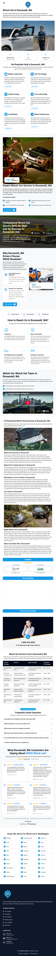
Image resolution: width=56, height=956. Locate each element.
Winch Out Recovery (42, 114)
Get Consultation (8, 304)
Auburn (8, 872)
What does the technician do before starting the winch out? (20, 733)
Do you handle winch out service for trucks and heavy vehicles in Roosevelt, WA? (26, 738)
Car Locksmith (8, 922)
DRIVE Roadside (25, 950)
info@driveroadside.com (12, 939)
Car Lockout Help (41, 94)
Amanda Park (9, 868)
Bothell (25, 872)
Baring (25, 842)
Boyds (25, 876)
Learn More (8, 86)
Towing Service (9, 919)
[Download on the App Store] (36, 233)
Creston (42, 876)
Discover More (8, 210)
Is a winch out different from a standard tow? (16, 742)
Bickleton (26, 863)
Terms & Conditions (23, 953)
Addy (7, 846)
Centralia (43, 855)
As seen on (28, 821)
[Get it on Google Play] (47, 232)
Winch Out (7, 925)
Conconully (43, 872)
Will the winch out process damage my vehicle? (17, 728)
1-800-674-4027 (14, 239)
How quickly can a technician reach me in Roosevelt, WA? (20, 719)
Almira (8, 859)
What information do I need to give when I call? (17, 723)
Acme (7, 842)
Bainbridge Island (10, 876)
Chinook (43, 863)
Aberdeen (8, 838)
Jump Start (7, 914)
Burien (42, 842)
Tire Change (8, 911)
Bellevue (26, 855)
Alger (7, 855)
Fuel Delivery (13, 114)
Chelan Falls (43, 859)
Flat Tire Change (40, 74)
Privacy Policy (34, 953)
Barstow (25, 846)
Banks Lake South (28, 838)
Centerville (43, 851)
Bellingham (26, 859)
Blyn (25, 868)
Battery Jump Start (15, 74)
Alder (7, 851)
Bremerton (43, 838)
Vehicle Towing (13, 94)
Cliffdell (42, 868)
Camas (42, 846)
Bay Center (26, 851)
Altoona (8, 863)
